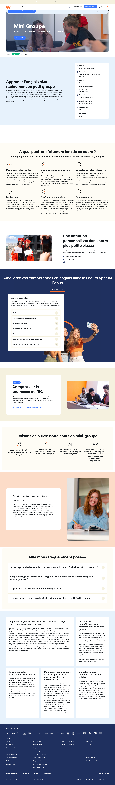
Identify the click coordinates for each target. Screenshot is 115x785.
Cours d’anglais (37, 741)
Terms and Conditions (25, 779)
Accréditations (10, 744)
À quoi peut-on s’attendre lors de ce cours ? (21, 11)
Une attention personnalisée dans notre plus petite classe (56, 11)
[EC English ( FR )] (8, 7)
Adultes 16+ (26, 773)
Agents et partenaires (12, 751)
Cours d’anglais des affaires (40, 751)
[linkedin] (105, 773)
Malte (81, 116)
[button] (68, 7)
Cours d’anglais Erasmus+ (40, 764)
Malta (87, 754)
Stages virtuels (37, 761)
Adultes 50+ (47, 773)
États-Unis (89, 741)
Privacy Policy (34, 779)
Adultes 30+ (36, 773)
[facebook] (102, 773)
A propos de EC (10, 748)
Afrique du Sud (90, 757)
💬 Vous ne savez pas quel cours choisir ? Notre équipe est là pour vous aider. (57, 2)
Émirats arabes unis (91, 761)
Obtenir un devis (90, 6)
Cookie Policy (41, 779)
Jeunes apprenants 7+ (12, 773)
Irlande (88, 751)
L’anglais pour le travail (39, 748)
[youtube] (108, 773)
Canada (88, 744)
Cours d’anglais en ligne (39, 757)
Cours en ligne (31, 6)
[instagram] (100, 773)
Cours (23, 6)
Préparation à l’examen (39, 754)
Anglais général (37, 744)
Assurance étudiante (65, 748)
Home (8, 741)
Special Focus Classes (39, 767)
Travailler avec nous (11, 754)
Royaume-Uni (90, 748)
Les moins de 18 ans (11, 757)
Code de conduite (11, 761)
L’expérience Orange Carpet (67, 744)
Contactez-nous (10, 764)
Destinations (16, 6)
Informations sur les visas (67, 741)
